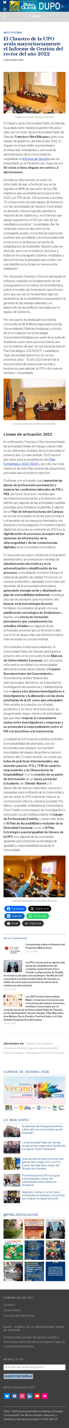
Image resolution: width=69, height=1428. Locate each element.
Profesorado (57, 1052)
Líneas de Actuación (40, 1048)
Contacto (9, 1304)
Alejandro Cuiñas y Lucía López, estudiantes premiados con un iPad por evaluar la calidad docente (43, 1195)
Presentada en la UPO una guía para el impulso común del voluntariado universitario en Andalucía (41, 1180)
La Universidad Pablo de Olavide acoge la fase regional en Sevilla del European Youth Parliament (43, 1146)
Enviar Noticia (12, 1310)
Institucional (13, 32)
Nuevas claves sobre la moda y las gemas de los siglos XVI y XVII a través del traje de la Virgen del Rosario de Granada (42, 1163)
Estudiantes (45, 1043)
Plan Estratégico (14, 1052)
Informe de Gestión (36, 159)
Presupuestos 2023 (36, 1052)
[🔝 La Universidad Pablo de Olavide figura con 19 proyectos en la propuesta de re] (13, 1271)
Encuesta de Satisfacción (19, 1315)
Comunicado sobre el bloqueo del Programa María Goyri (45, 946)
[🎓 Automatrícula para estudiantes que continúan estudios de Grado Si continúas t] (34, 1250)
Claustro (31, 1043)
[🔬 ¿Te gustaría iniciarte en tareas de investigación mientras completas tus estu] (34, 1271)
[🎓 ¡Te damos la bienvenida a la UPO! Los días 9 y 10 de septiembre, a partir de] (13, 1250)
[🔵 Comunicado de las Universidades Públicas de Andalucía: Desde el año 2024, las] (55, 1271)
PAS (55, 1048)
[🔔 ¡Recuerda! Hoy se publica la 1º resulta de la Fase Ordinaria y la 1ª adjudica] (55, 1250)
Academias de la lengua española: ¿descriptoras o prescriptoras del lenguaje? (42, 1129)
